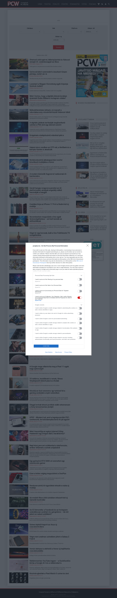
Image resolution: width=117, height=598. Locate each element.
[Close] (88, 246)
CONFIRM (46, 346)
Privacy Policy (68, 352)
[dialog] (58, 299)
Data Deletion (49, 352)
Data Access (58, 352)
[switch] (80, 279)
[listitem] (58, 275)
